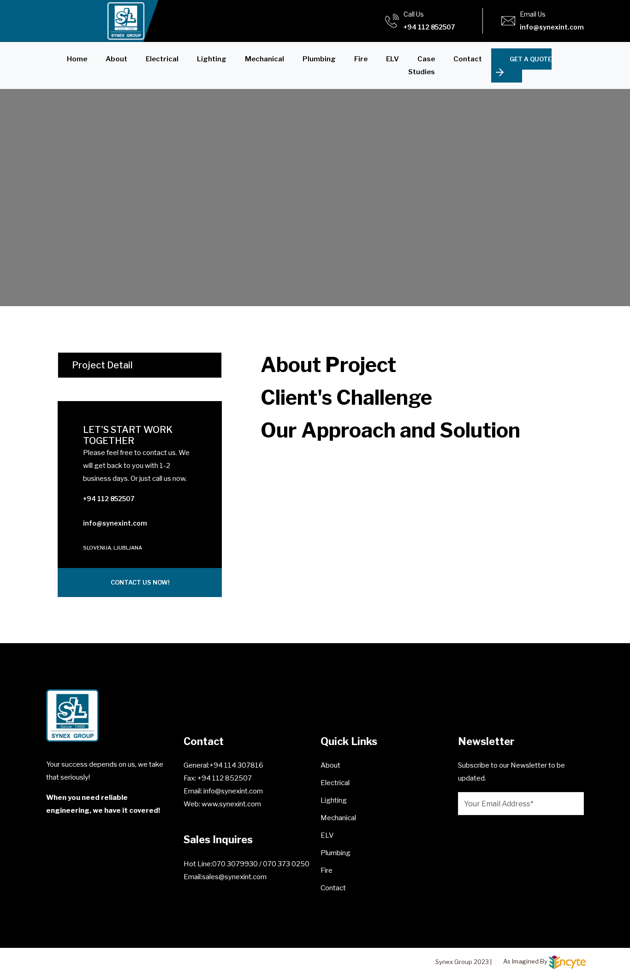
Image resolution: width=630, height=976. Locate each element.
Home (77, 59)
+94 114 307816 (236, 765)
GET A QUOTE (531, 59)
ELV (392, 59)
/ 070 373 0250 (284, 864)
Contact (467, 59)
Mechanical (264, 59)
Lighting (211, 59)
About (116, 59)
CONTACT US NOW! (140, 582)
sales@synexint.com (234, 877)
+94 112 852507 (429, 27)
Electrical (162, 59)
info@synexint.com (552, 27)
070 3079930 (235, 864)
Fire (361, 59)
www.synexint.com (230, 804)
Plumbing (319, 59)
